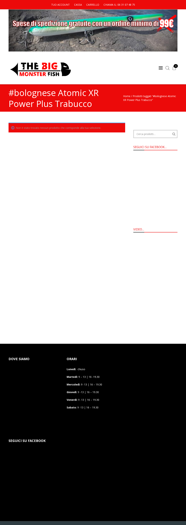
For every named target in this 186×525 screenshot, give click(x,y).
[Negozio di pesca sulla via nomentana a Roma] (40, 78)
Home (126, 96)
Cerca (173, 134)
